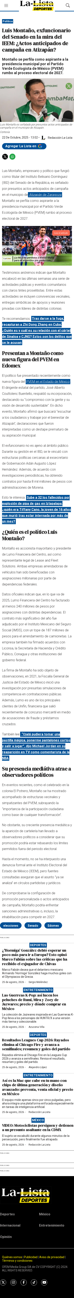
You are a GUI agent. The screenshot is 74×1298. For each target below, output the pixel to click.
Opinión (6, 1237)
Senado (33, 925)
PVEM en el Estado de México (48, 382)
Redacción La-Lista (39, 1112)
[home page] (37, 1195)
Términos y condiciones (17, 1260)
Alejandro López (38, 1067)
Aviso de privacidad (51, 1257)
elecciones (10, 925)
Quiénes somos (12, 1257)
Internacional (10, 1225)
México (38, 1120)
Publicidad (31, 1257)
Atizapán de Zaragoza (45, 195)
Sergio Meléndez (38, 982)
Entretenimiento (38, 990)
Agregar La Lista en (21, 146)
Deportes (38, 945)
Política (8, 21)
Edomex (53, 925)
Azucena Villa (36, 1027)
